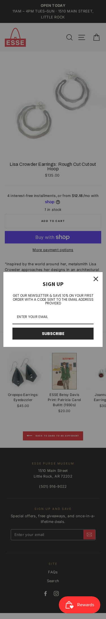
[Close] (96, 279)
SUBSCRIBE (53, 333)
